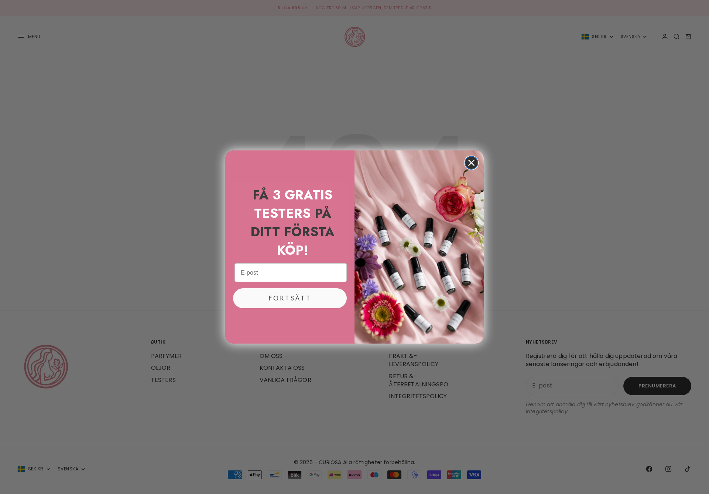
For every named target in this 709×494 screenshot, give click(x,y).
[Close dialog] (471, 162)
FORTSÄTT (289, 298)
